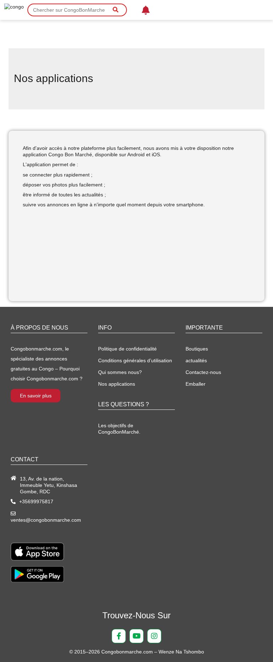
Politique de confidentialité (127, 349)
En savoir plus (36, 395)
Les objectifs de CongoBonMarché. (119, 429)
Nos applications (116, 384)
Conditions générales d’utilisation (135, 360)
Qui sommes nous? (120, 372)
